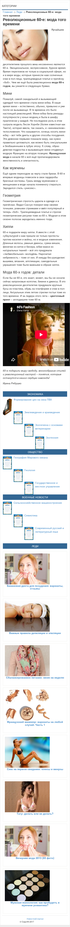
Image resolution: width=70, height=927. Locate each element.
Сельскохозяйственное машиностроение (38, 502)
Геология (29, 470)
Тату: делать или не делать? (35, 813)
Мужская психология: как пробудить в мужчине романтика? (35, 904)
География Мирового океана (31, 457)
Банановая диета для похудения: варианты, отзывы (35, 587)
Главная (8, 12)
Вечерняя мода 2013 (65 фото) (35, 858)
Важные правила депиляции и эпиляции (35, 633)
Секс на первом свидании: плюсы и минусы (35, 769)
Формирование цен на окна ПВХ (33, 399)
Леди (19, 12)
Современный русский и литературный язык (49, 529)
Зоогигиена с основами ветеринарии (49, 426)
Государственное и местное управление (47, 484)
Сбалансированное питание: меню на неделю (35, 677)
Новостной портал (35, 918)
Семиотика (30, 515)
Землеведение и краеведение (42, 412)
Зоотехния (52, 437)
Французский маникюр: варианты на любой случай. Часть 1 (35, 723)
